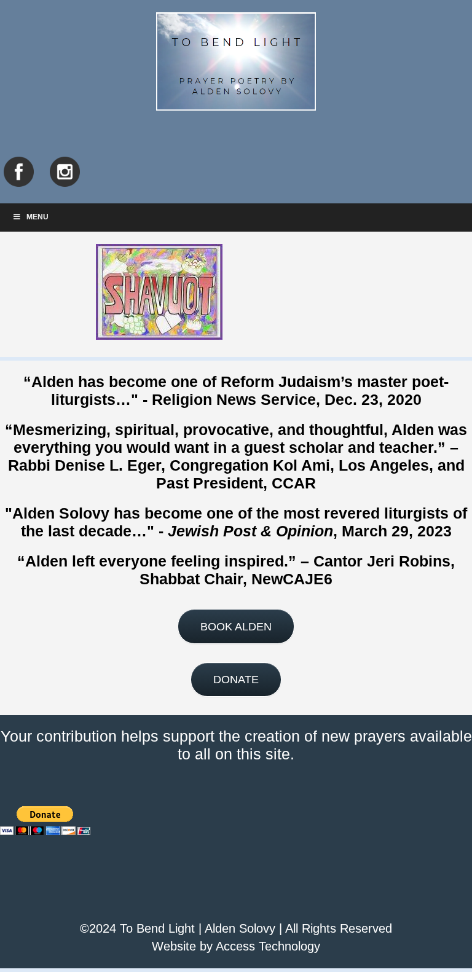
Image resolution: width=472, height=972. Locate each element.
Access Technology (268, 946)
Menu (37, 217)
